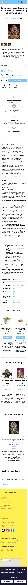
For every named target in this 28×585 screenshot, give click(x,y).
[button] (14, 451)
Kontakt (3, 496)
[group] (14, 441)
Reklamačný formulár (7, 508)
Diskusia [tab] (20, 141)
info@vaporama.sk (9, 522)
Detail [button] (14, 448)
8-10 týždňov (20, 297)
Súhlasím (20, 581)
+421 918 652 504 (9, 526)
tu (1, 574)
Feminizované (20, 285)
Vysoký (18, 302)
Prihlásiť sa (5, 484)
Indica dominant (19, 288)
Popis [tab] (3, 141)
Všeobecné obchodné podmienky (10, 502)
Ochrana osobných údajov (8, 505)
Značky (3, 498)
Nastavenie (13, 577)
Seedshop (19, 282)
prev (2, 324)
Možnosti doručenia (6, 77)
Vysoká (18, 300)
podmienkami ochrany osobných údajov (13, 480)
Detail (6, 389)
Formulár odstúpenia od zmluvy (10, 506)
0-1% (18, 294)
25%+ (18, 291)
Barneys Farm (14, 16)
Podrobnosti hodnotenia (14, 20)
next (26, 324)
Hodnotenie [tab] (12, 141)
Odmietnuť (7, 581)
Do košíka (18, 80)
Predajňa (3, 497)
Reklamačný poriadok (7, 504)
